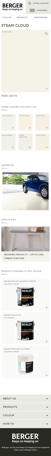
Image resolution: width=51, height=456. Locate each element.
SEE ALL (4, 110)
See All (4, 168)
